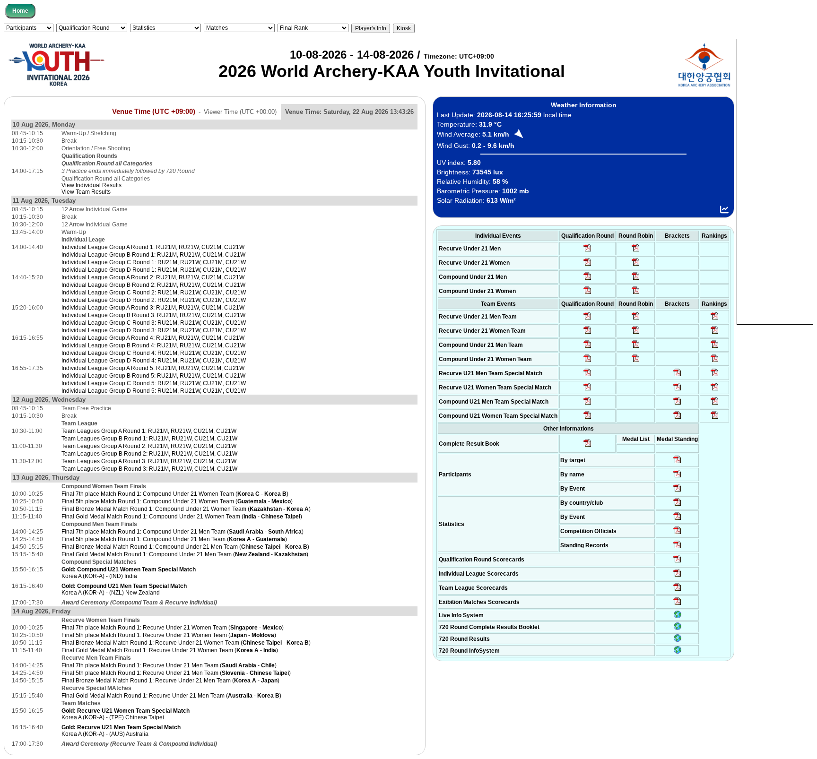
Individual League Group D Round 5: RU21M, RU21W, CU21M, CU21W (153, 391)
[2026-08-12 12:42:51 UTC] (715, 347)
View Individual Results (91, 185)
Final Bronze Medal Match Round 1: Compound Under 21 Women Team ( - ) (186, 509)
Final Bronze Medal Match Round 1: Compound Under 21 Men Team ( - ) (185, 546)
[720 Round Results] (677, 640)
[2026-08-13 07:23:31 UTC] (677, 404)
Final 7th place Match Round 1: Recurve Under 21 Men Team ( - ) (169, 665)
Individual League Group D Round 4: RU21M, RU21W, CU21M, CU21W (153, 360)
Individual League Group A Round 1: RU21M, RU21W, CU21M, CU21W (152, 247)
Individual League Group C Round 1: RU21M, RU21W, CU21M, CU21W (153, 262)
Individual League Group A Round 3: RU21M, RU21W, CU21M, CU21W (152, 307)
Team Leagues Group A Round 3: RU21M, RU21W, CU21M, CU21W (148, 461)
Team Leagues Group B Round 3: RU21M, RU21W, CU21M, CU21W (149, 469)
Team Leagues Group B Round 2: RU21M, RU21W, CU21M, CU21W (149, 453)
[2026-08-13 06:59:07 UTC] (677, 418)
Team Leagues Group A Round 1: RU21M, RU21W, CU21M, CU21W (148, 431)
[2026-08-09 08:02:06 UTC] (677, 462)
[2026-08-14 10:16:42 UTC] (636, 251)
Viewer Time (240, 111)
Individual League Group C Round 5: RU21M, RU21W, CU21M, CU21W (153, 383)
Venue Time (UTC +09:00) (153, 111)
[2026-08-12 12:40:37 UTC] (715, 319)
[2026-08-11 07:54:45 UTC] (677, 562)
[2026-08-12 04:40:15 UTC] (587, 375)
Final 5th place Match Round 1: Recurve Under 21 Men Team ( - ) (176, 673)
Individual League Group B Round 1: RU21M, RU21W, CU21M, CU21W (153, 254)
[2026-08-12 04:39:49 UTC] (587, 319)
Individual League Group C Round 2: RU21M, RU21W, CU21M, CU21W (153, 292)
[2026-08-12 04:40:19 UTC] (587, 390)
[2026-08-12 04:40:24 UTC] (587, 404)
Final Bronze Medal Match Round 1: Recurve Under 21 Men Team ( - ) (170, 680)
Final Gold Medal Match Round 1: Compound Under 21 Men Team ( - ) (184, 554)
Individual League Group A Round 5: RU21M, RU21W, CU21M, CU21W (152, 368)
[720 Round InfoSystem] (677, 651)
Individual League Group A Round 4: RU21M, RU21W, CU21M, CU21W (152, 338)
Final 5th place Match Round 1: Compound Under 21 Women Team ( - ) (177, 501)
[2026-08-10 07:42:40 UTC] (587, 279)
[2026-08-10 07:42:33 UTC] (587, 265)
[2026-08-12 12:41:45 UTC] (715, 333)
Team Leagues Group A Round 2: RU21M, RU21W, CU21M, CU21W (148, 446)
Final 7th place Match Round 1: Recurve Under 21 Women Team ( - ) (172, 627)
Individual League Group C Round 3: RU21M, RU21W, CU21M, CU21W (153, 322)
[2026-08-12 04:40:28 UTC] (587, 418)
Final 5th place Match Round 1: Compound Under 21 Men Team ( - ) (174, 539)
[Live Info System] (677, 616)
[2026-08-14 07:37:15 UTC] (677, 604)
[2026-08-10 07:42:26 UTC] (587, 251)
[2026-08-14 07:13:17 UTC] (715, 375)
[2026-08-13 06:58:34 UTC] (715, 418)
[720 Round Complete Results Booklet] (677, 628)
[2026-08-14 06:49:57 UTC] (715, 390)
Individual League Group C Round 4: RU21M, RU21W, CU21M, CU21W (153, 353)
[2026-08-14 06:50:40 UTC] (677, 390)
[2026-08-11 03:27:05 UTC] (677, 533)
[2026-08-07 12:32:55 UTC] (677, 547)
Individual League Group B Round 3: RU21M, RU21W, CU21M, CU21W (153, 315)
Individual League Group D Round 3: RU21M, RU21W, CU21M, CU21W (153, 330)
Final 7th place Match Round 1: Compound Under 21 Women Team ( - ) (174, 494)
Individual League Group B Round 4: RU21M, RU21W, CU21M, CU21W (153, 345)
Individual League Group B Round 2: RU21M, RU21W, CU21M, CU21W (153, 285)
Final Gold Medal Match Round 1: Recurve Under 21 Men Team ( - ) (171, 695)
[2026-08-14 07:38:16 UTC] (677, 590)
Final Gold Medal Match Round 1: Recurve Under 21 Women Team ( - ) (169, 650)
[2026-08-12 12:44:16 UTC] (715, 361)
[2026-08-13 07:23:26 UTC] (715, 404)
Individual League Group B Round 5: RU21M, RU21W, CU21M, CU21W (153, 375)
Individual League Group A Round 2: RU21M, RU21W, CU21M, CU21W (152, 277)
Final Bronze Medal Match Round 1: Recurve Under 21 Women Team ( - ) (186, 642)
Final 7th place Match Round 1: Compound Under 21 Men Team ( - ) (182, 531)
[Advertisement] (775, 181)
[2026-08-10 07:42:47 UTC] (587, 293)
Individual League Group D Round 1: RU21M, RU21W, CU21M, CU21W (153, 270)
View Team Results (86, 192)
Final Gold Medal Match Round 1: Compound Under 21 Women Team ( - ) (181, 516)
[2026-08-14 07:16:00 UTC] (677, 375)
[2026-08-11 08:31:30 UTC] (677, 576)
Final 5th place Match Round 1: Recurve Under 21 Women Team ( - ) (168, 635)
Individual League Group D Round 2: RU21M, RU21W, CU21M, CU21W (153, 300)
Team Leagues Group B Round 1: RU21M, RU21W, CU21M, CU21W (149, 438)
